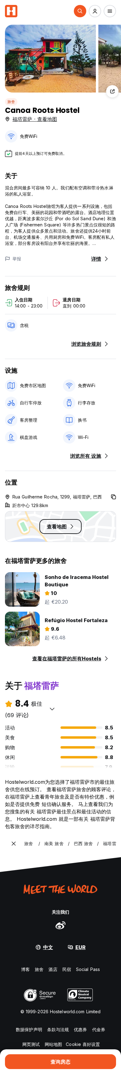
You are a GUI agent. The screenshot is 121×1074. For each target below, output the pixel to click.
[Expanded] (13, 843)
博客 (25, 969)
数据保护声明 (29, 1029)
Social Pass (88, 969)
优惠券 (80, 1029)
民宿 (66, 969)
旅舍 (11, 101)
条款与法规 (58, 1029)
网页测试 (31, 1044)
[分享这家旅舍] (112, 91)
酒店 (52, 969)
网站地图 (53, 1044)
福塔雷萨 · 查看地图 (34, 119)
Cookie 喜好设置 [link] (83, 1044)
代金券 (98, 1029)
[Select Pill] (80, 11)
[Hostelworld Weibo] (60, 925)
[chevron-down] (52, 708)
